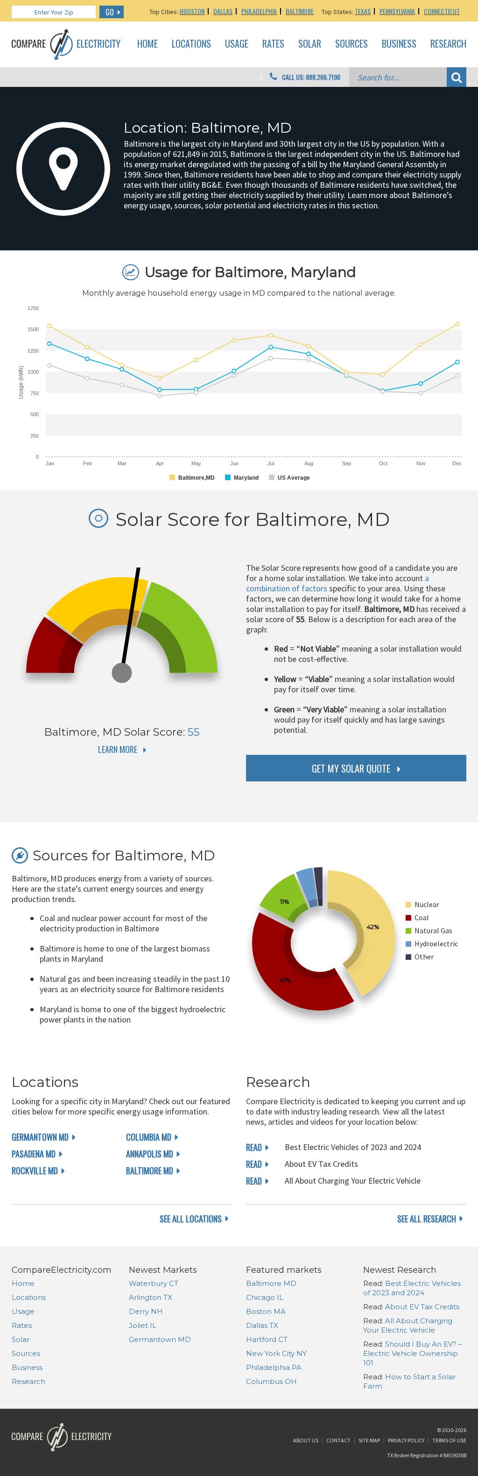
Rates (273, 43)
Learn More (117, 749)
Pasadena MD (34, 1154)
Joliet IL (142, 1325)
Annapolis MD (149, 1154)
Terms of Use (449, 1440)
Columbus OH (271, 1381)
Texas (363, 11)
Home (147, 43)
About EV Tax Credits (422, 1306)
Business (399, 43)
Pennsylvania (397, 11)
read (254, 1147)
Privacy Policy (406, 1440)
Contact (338, 1440)
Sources (351, 43)
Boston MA (266, 1311)
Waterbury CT (153, 1283)
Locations (191, 43)
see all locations (191, 1218)
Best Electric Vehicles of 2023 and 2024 (412, 1288)
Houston (192, 11)
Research (448, 43)
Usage (236, 43)
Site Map (369, 1440)
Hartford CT (267, 1339)
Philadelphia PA (274, 1367)
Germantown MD (40, 1137)
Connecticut (442, 11)
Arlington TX (150, 1297)
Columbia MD (148, 1137)
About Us (305, 1440)
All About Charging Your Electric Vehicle (407, 1325)
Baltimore (300, 11)
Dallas (222, 11)
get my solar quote (351, 768)
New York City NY (276, 1353)
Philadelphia (259, 11)
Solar (309, 43)
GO (109, 12)
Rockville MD (35, 1170)
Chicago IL (264, 1297)
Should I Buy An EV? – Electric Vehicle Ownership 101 (412, 1353)
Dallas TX (262, 1325)
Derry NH (146, 1311)
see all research (426, 1218)
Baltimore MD (149, 1170)
